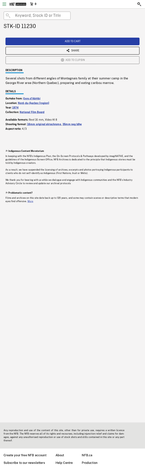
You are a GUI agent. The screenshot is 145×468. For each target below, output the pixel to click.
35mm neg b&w (72, 124)
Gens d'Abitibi (31, 98)
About (60, 455)
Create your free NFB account (25, 455)
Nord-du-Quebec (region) (33, 103)
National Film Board (32, 112)
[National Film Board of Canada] (17, 4)
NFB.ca (87, 455)
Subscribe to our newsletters (24, 463)
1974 (15, 107)
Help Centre (64, 463)
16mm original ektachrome (44, 124)
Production (89, 463)
